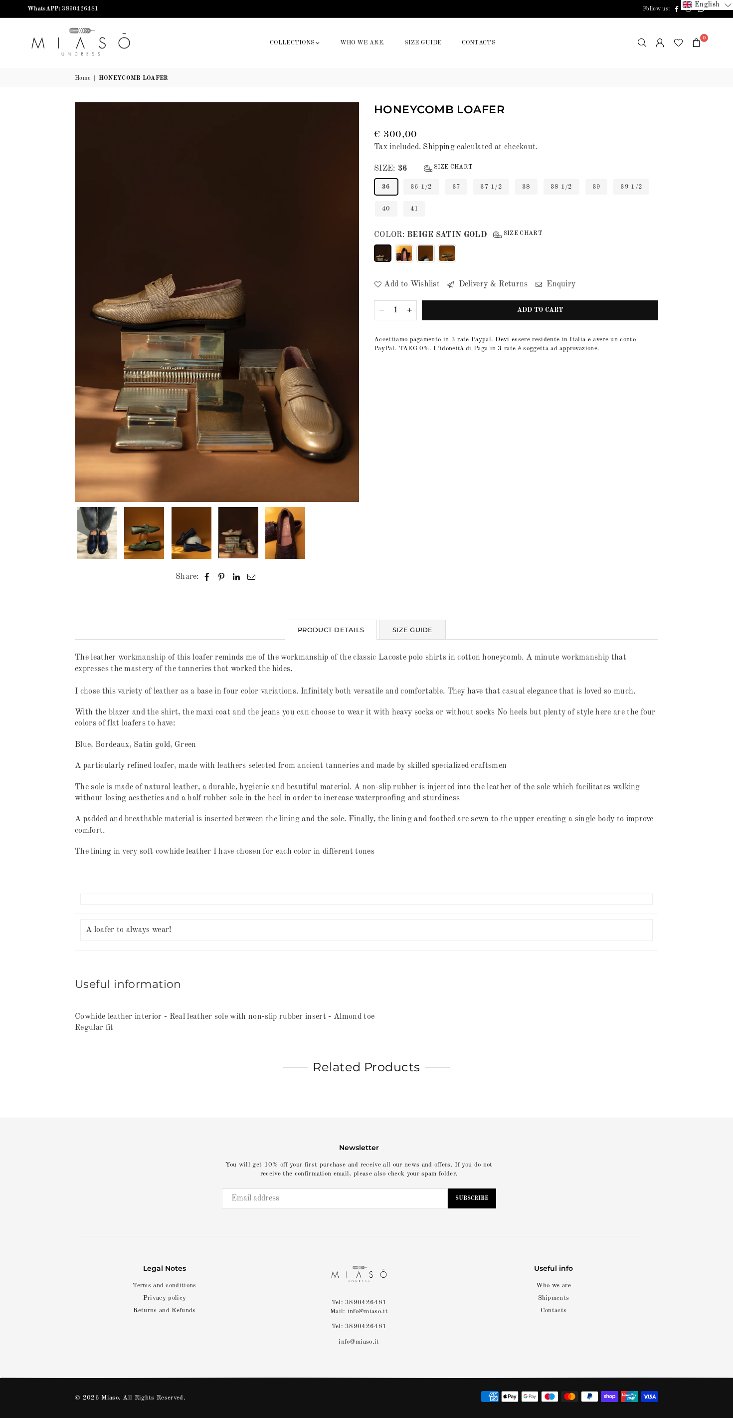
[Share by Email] (251, 576)
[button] (697, 43)
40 (386, 209)
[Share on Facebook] (207, 576)
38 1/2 (561, 187)
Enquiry (560, 284)
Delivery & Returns (492, 284)
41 (414, 209)
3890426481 (62, 9)
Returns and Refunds (164, 1310)
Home (83, 78)
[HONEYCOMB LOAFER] (97, 533)
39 (596, 187)
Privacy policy (164, 1298)
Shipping (439, 147)
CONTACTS (479, 43)
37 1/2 (491, 187)
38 (526, 187)
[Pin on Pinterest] (221, 576)
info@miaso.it (359, 1342)
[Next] (345, 302)
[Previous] (88, 302)
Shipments (553, 1298)
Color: (458, 235)
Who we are (553, 1285)
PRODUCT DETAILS (331, 630)
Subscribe (472, 1198)
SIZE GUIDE (422, 43)
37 (456, 187)
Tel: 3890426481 (359, 1326)
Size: (423, 168)
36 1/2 (421, 187)
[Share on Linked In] (236, 576)
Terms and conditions (164, 1285)
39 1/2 (631, 187)
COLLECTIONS (292, 43)
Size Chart (452, 167)
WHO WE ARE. (362, 43)
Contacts (554, 1310)
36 (386, 187)
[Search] (642, 43)
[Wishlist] (678, 43)
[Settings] (660, 43)
